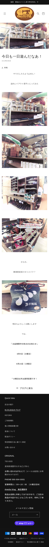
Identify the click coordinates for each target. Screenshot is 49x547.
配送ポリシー (10, 436)
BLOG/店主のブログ (13, 410)
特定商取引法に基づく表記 (15, 442)
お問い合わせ (10, 447)
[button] (4, 13)
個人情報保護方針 (12, 426)
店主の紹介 (9, 404)
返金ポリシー (24, 538)
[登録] (37, 514)
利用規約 (10, 542)
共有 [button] (6, 67)
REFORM (8, 415)
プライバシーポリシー (37, 538)
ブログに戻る (26, 388)
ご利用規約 (9, 420)
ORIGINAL (13, 538)
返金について (10, 431)
